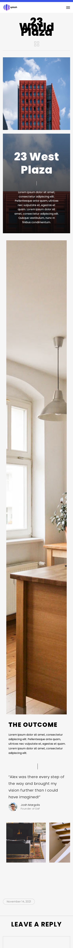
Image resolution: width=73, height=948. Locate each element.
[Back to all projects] (36, 44)
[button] (68, 7)
